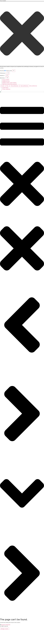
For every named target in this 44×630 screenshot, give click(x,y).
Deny (7, 85)
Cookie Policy (5, 87)
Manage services (6, 81)
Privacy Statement (6, 89)
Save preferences (24, 85)
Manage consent (4, 628)
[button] (22, 33)
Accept (2, 85)
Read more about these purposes (9, 84)
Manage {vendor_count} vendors (9, 82)
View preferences (14, 85)
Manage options (5, 79)
